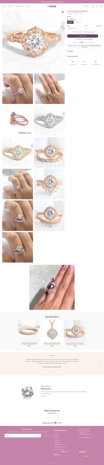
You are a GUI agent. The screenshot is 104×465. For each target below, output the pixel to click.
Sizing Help (99, 25)
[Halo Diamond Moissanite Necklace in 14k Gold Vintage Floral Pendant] (52, 331)
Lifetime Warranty (72, 64)
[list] (33, 136)
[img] (52, 6)
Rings (3, 6)
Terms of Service (35, 437)
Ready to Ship (18, 6)
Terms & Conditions (59, 449)
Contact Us (57, 440)
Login (92, 6)
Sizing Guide (57, 442)
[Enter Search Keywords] (97, 6)
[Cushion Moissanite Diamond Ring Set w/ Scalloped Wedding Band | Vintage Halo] (75, 331)
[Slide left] (4, 333)
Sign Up (46, 435)
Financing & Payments (60, 447)
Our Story (56, 438)
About (27, 6)
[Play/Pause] (4, 134)
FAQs (55, 433)
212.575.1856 (82, 432)
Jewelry (10, 6)
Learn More (44, 396)
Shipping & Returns (59, 444)
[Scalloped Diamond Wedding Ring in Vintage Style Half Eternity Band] (29, 331)
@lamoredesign (52, 413)
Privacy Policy (27, 437)
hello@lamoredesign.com (85, 434)
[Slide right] (99, 333)
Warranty (56, 435)
